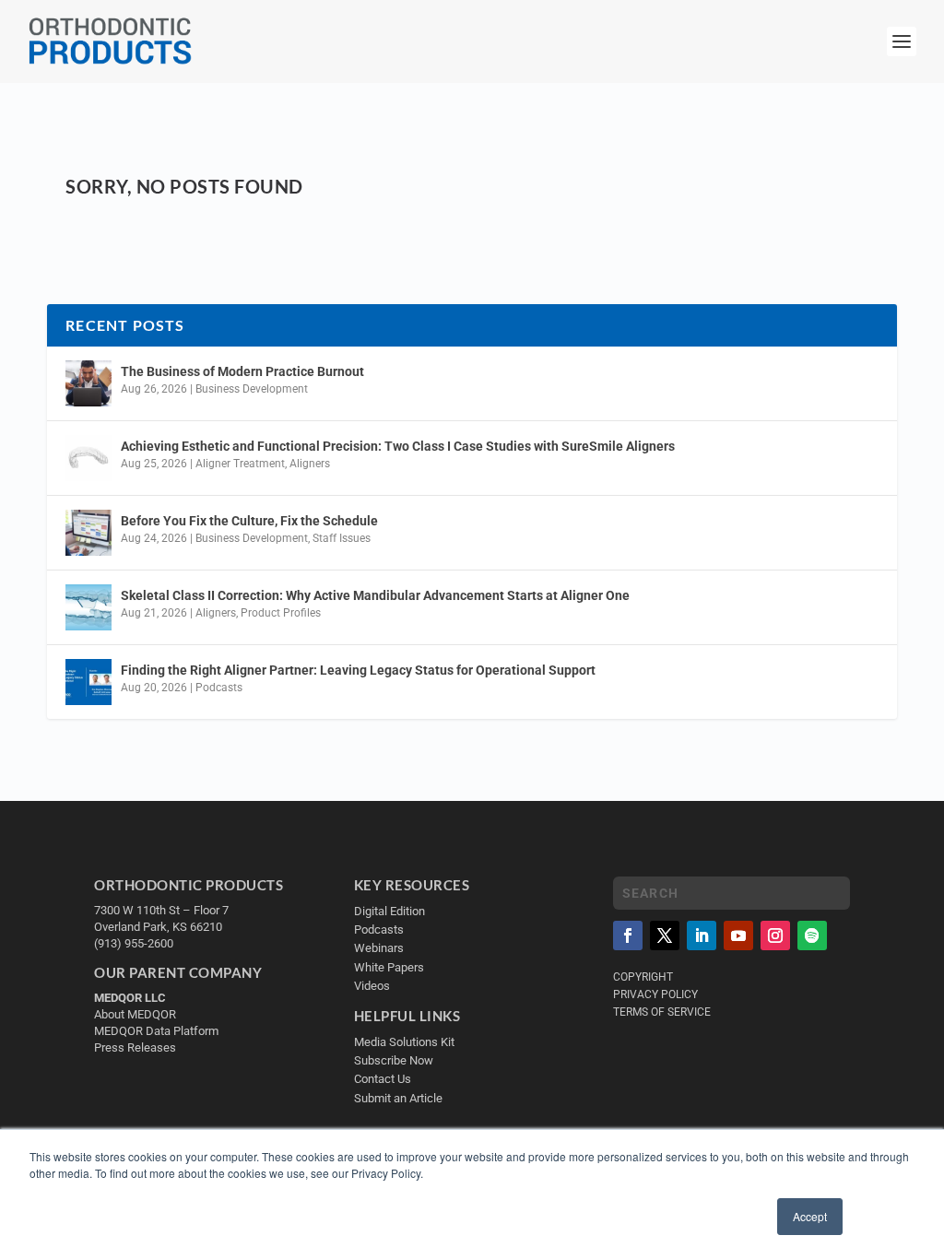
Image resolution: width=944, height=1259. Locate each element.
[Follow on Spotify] (812, 935)
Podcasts (218, 687)
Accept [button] (810, 1216)
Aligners (309, 463)
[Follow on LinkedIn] (701, 935)
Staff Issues (342, 538)
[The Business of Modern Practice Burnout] (88, 383)
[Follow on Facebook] (628, 935)
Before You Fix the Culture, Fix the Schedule (249, 520)
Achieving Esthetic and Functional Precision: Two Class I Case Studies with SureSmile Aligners (398, 446)
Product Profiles (281, 612)
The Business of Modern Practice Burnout (242, 371)
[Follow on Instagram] (775, 935)
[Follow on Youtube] (738, 935)
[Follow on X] (664, 935)
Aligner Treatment (240, 463)
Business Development (251, 388)
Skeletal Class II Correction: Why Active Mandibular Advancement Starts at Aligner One (376, 595)
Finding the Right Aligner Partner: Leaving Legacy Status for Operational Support (358, 670)
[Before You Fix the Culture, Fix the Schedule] (88, 533)
